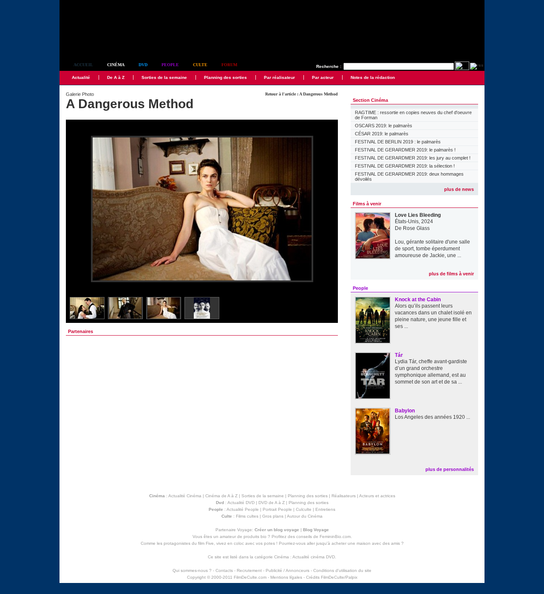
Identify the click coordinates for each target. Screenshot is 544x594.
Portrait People (277, 509)
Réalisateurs (344, 495)
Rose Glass (416, 228)
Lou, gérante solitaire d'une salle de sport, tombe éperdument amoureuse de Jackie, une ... (432, 248)
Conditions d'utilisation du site (342, 570)
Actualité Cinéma (184, 495)
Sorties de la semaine (164, 77)
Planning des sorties (225, 77)
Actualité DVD (241, 502)
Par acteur (323, 77)
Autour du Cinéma (305, 516)
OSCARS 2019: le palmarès (383, 125)
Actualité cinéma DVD (313, 557)
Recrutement (249, 570)
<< (78, 209)
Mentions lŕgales (286, 577)
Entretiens (325, 509)
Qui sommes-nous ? (192, 570)
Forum (229, 64)
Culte (200, 64)
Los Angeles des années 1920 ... (432, 417)
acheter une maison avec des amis (366, 543)
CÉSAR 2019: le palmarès (381, 133)
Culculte (304, 509)
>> (326, 209)
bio (263, 536)
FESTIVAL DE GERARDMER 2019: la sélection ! (405, 165)
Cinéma (116, 64)
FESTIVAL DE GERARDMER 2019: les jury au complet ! (412, 157)
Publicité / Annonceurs (287, 570)
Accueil (83, 64)
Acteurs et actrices (377, 495)
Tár (399, 355)
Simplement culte (106, 41)
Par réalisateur (279, 77)
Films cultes (247, 516)
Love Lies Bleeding (418, 215)
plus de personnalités (449, 469)
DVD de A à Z (271, 502)
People (170, 64)
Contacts (224, 570)
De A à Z (116, 77)
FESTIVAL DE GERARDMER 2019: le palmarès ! (405, 149)
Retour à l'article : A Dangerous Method (301, 94)
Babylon (405, 411)
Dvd (143, 64)
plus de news (459, 189)
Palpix (351, 577)
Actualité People (243, 509)
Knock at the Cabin (418, 300)
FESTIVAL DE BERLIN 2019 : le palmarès (398, 141)
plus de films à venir (451, 273)
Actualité (81, 77)
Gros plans (272, 516)
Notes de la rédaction (373, 77)
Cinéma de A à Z (221, 495)
